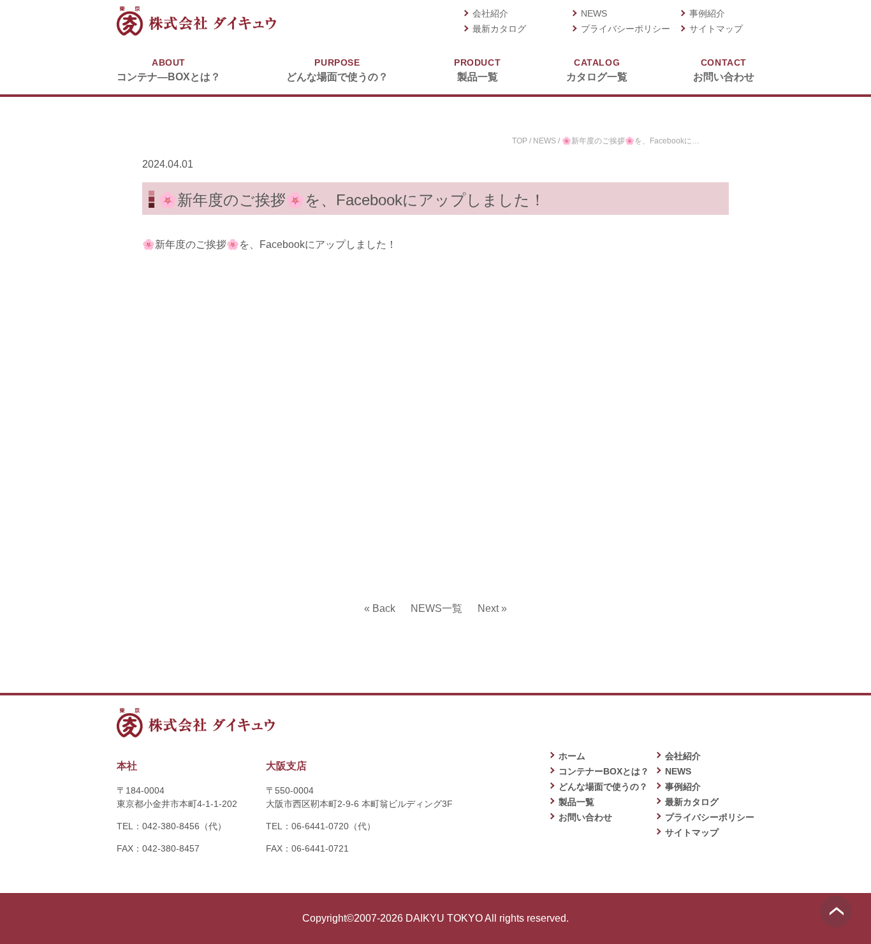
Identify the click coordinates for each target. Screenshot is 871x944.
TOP (519, 140)
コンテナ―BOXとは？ (169, 69)
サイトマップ (716, 29)
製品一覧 (477, 69)
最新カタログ (499, 29)
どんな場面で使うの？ (337, 69)
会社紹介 (490, 13)
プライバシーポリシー (625, 29)
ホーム (572, 756)
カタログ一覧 (596, 69)
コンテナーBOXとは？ (604, 771)
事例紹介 (707, 13)
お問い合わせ (723, 69)
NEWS (594, 13)
